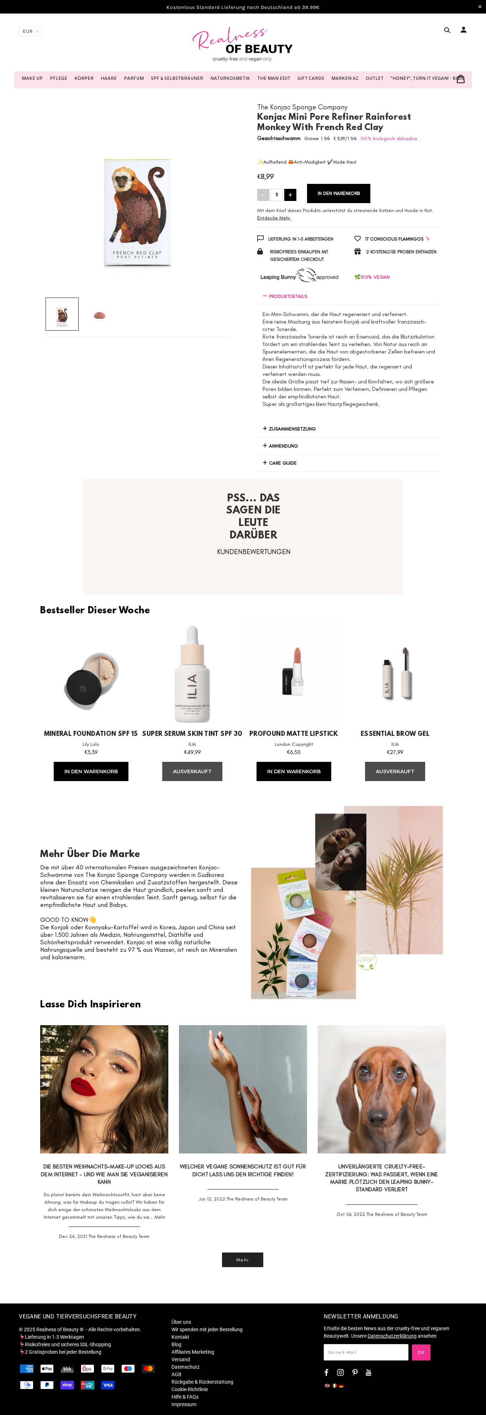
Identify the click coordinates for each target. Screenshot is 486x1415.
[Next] (214, 199)
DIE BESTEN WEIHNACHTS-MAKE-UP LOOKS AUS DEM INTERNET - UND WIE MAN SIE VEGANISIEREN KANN (104, 1174)
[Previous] (60, 199)
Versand (180, 1359)
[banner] (243, 44)
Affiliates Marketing (192, 1352)
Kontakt (180, 1337)
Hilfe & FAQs (185, 1397)
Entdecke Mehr (273, 218)
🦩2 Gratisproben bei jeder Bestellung (60, 1352)
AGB (176, 1374)
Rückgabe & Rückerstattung (202, 1382)
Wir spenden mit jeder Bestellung (207, 1329)
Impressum (183, 1404)
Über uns (181, 1322)
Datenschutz (185, 1367)
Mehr (159, 1217)
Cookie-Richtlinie (189, 1389)
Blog (176, 1344)
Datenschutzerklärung (392, 1336)
